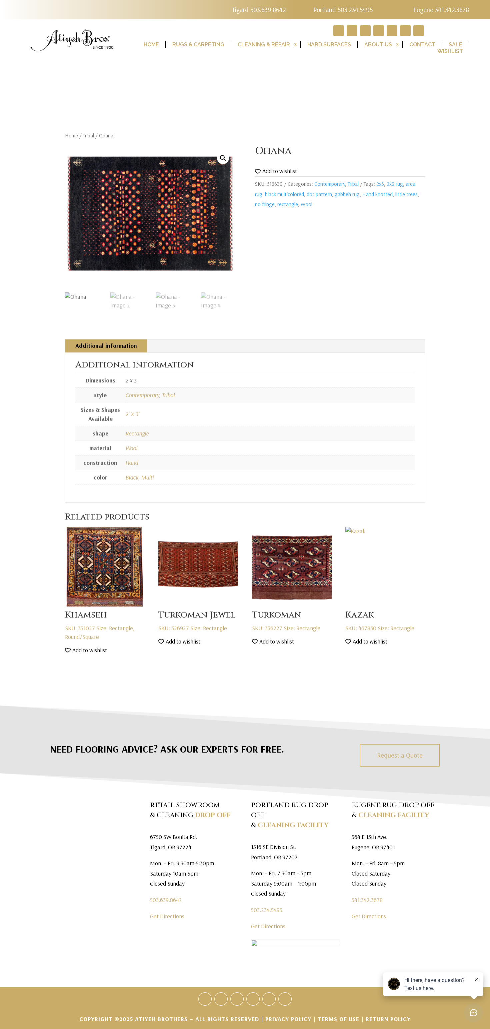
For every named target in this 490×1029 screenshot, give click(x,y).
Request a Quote (400, 755)
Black (131, 477)
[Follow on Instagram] (285, 999)
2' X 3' (132, 414)
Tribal (88, 135)
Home (71, 135)
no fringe (265, 204)
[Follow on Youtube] (269, 999)
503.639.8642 (166, 900)
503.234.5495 (266, 910)
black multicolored (284, 194)
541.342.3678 (367, 900)
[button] (223, 158)
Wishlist (450, 51)
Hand (131, 462)
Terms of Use (338, 1019)
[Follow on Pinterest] (253, 999)
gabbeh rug (347, 194)
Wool (306, 204)
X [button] (483, 6)
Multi (147, 477)
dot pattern (319, 194)
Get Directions (167, 916)
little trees (406, 194)
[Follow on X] (237, 999)
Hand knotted (377, 194)
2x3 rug (395, 183)
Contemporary (329, 183)
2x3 (380, 183)
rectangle (287, 204)
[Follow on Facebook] (221, 999)
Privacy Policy (289, 1019)
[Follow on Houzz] (205, 999)
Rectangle (137, 433)
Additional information (106, 345)
